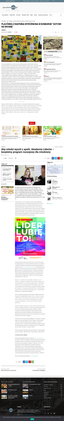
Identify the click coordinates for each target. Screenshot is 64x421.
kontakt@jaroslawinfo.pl (29, 414)
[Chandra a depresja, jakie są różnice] (32, 130)
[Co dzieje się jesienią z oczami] (53, 130)
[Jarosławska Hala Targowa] (25, 386)
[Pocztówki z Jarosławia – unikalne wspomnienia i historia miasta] (4, 397)
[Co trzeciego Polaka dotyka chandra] (11, 130)
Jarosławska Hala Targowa (34, 384)
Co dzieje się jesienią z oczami (49, 136)
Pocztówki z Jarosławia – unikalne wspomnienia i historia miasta (13, 396)
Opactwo (31, 389)
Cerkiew (30, 395)
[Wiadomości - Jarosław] (8, 410)
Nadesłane (11, 21)
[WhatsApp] (61, 32)
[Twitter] (54, 1)
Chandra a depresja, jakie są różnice (30, 136)
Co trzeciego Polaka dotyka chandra (9, 136)
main (7, 21)
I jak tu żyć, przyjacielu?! (49, 62)
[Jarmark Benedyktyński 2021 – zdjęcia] (4, 386)
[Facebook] (52, 1)
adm (16, 32)
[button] (61, 15)
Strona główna (3, 21)
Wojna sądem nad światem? (50, 69)
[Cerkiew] (25, 397)
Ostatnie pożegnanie (48, 55)
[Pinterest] (58, 32)
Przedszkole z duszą (12, 389)
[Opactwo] (25, 391)
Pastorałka (46, 76)
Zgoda (32, 419)
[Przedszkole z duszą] (4, 391)
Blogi (45, 54)
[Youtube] (54, 413)
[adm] (13, 32)
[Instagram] (48, 413)
